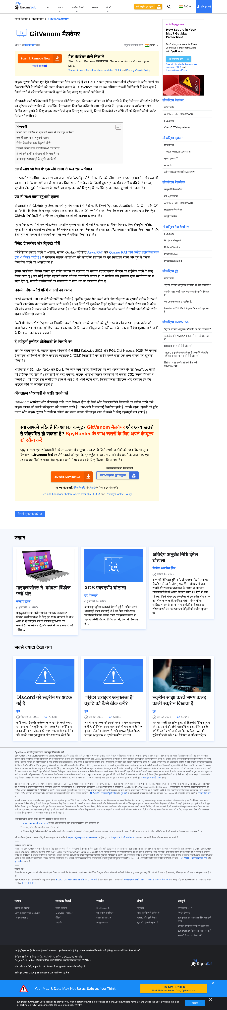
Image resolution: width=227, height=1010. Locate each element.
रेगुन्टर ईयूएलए (184, 912)
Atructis (168, 165)
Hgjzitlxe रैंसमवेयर (173, 209)
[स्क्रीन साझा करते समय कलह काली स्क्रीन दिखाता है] (182, 675)
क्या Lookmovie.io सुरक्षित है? (178, 301)
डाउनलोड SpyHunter (67, 476)
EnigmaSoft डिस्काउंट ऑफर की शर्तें (194, 930)
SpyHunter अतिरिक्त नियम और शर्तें (90, 950)
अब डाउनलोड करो (176, 59)
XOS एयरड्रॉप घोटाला (105, 587)
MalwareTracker (64, 912)
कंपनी (108, 7)
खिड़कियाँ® (79, 487)
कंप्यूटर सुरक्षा (23, 601)
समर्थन (95, 7)
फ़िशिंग (156, 568)
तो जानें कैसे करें (204, 793)
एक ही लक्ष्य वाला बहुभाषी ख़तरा (32, 137)
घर (48, 7)
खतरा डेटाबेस (21, 19)
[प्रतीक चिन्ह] (25, 6)
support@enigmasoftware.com (82, 837)
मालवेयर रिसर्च (78, 7)
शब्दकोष (59, 922)
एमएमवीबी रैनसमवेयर (173, 189)
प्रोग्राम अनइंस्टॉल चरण (30, 950)
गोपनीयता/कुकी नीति (108, 793)
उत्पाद (60, 7)
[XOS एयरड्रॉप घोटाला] (113, 565)
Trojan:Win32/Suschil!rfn (177, 151)
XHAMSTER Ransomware (178, 114)
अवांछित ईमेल (168, 568)
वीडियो (58, 917)
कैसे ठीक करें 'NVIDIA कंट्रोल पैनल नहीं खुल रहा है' (186, 310)
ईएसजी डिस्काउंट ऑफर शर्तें (189, 935)
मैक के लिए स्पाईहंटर (104, 912)
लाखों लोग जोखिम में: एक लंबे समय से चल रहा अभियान (45, 132)
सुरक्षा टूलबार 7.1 (172, 158)
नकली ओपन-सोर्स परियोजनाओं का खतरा (37, 148)
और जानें (78, 1005)
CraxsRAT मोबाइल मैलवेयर (177, 127)
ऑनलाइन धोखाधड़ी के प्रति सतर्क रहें (36, 159)
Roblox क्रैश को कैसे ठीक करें (178, 346)
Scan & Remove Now (35, 58)
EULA (118, 70)
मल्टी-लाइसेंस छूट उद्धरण (144, 6)
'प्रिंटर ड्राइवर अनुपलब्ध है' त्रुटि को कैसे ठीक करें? (187, 285)
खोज (169, 6)
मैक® (93, 487)
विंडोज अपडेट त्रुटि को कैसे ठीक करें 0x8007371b (180, 364)
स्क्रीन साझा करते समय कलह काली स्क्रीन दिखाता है (186, 293)
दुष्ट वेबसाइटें (91, 595)
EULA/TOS (94, 793)
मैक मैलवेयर (38, 19)
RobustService (172, 247)
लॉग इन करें (206, 6)
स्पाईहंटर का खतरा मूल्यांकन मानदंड (57, 950)
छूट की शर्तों (92, 880)
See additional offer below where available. (91, 70)
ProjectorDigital (172, 240)
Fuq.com (169, 120)
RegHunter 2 (21, 917)
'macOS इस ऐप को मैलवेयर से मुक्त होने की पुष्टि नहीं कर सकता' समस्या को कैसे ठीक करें (186, 354)
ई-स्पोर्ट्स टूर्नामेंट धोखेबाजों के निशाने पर (37, 153)
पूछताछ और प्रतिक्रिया (147, 917)
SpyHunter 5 (103, 908)
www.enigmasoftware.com (35, 823)
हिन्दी (186, 6)
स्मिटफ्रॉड (169, 145)
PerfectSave (171, 254)
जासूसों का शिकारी (22, 908)
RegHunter (102, 922)
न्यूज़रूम (140, 908)
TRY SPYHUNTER (174, 989)
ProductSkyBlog (173, 260)
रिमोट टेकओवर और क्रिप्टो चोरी (33, 143)
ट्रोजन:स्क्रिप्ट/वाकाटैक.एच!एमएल (179, 171)
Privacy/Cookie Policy (138, 70)
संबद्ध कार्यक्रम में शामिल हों (148, 912)
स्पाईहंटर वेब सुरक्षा (104, 917)
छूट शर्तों (124, 793)
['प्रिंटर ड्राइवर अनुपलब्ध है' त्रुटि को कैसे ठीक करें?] (113, 675)
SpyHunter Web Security (27, 912)
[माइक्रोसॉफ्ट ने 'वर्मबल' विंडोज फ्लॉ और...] (45, 565)
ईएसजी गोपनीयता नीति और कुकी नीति (193, 926)
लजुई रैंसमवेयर (170, 216)
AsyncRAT (95, 252)
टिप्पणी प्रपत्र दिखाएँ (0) (30, 513)
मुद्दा (18, 711)
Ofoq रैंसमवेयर (171, 196)
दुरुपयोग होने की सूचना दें (147, 922)
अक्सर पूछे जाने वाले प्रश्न (151, 778)
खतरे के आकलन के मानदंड (159, 880)
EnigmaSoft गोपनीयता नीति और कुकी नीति (194, 919)
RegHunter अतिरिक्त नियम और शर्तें (124, 950)
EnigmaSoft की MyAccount (124, 837)
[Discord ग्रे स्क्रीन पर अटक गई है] (45, 675)
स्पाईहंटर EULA (185, 908)
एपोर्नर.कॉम (169, 107)
